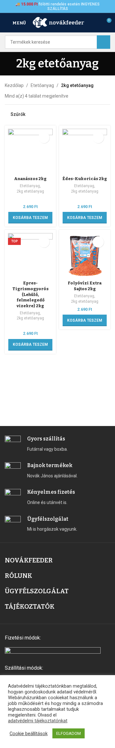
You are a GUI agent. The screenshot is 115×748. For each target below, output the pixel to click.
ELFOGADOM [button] (68, 733)
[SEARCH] (103, 42)
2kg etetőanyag (30, 191)
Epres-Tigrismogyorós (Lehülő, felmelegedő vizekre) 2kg (30, 294)
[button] (30, 217)
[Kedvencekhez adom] (44, 137)
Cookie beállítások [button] (29, 733)
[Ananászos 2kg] (30, 151)
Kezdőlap (14, 85)
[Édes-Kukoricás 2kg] (84, 151)
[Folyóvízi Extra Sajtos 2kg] (84, 255)
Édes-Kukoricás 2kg (84, 178)
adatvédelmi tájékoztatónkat (37, 721)
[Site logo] (58, 22)
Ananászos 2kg (30, 178)
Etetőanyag (42, 85)
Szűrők (18, 114)
